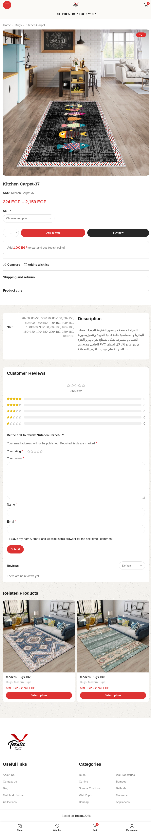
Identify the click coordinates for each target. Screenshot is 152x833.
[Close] (120, 364)
